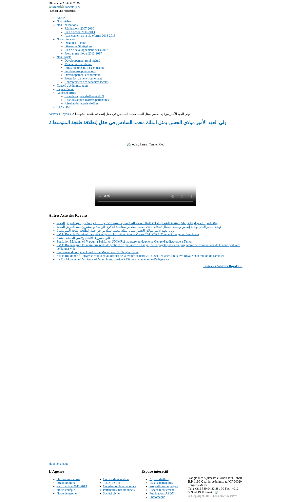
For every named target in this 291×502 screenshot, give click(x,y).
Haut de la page (58, 463)
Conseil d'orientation (116, 479)
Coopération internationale (119, 486)
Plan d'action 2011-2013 (72, 486)
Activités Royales (60, 114)
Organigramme (66, 482)
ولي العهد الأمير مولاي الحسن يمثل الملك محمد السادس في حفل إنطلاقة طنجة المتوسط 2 (115, 230)
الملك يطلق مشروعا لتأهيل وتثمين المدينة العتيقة (88, 238)
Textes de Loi (111, 482)
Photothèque (157, 497)
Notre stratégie (66, 489)
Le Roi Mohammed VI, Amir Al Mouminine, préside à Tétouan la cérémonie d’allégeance (113, 259)
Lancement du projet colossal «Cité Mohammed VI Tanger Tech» (98, 252)
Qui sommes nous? (68, 479)
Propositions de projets (163, 486)
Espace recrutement (161, 489)
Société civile (111, 493)
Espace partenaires (161, 482)
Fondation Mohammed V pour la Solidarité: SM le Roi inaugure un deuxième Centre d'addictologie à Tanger (124, 241)
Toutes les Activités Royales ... (222, 266)
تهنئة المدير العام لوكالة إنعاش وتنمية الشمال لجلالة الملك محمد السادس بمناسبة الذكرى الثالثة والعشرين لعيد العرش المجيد (137, 223)
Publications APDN (161, 493)
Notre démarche (67, 493)
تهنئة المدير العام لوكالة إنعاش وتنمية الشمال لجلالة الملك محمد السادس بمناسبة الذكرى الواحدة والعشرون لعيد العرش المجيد (139, 227)
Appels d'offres (158, 479)
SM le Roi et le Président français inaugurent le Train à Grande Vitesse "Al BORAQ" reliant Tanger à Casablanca (128, 234)
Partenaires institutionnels (119, 489)
